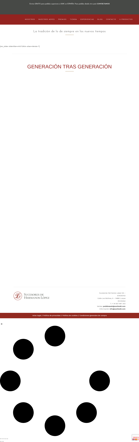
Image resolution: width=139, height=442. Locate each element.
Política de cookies (70, 315)
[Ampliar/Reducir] (1, 438)
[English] (133, 439)
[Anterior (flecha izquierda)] (1, 441)
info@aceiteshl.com (117, 309)
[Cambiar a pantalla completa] (3, 438)
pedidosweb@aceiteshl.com (114, 306)
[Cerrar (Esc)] (7, 438)
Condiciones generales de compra (93, 315)
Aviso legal (36, 315)
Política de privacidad (51, 315)
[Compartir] (5, 438)
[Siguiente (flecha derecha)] (3, 441)
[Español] (136, 439)
